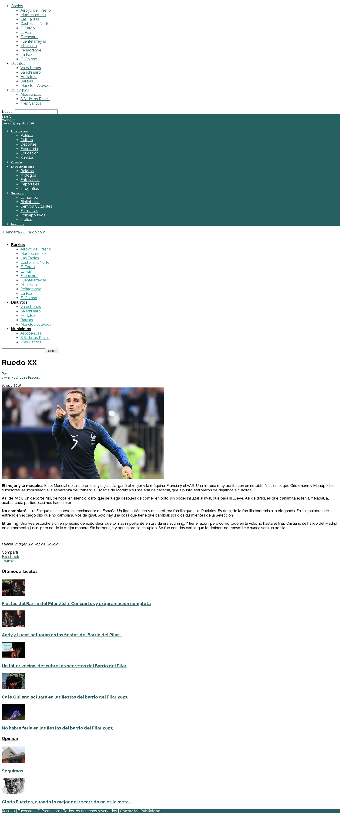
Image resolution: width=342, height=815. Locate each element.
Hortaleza (28, 77)
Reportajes (29, 184)
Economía (29, 149)
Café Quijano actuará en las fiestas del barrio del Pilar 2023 (65, 696)
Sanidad (27, 157)
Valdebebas (30, 68)
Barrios (17, 6)
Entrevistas (30, 180)
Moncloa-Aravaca (35, 85)
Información (19, 131)
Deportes (28, 144)
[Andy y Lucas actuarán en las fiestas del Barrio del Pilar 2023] (13, 625)
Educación (29, 153)
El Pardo (27, 28)
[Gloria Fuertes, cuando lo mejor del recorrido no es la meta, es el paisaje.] (13, 793)
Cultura (26, 140)
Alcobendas (30, 94)
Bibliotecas (30, 202)
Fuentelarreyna (33, 41)
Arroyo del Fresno (35, 10)
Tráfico (26, 219)
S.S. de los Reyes (35, 99)
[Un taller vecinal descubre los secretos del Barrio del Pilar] (13, 656)
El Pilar (26, 32)
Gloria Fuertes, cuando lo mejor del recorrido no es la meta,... (67, 801)
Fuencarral (29, 37)
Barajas (26, 81)
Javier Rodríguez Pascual (21, 377)
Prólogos (28, 175)
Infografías (29, 188)
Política (26, 135)
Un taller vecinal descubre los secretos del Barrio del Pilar (64, 665)
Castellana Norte (34, 23)
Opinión (16, 162)
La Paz (26, 54)
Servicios (17, 193)
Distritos (18, 63)
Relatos (27, 171)
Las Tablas (29, 19)
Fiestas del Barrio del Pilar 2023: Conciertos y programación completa (76, 603)
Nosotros (17, 224)
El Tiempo (29, 197)
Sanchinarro (30, 72)
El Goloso (28, 59)
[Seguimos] (13, 761)
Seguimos (12, 770)
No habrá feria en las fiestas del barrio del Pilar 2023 (57, 727)
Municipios (20, 90)
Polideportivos (32, 215)
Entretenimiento (22, 166)
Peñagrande (30, 50)
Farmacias (29, 211)
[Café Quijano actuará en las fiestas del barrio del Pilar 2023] (13, 687)
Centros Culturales (36, 206)
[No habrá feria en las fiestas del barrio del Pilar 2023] (13, 719)
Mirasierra (28, 46)
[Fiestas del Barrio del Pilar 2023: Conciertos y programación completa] (13, 594)
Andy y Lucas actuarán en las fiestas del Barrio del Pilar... (62, 634)
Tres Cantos (30, 103)
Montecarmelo (33, 15)
